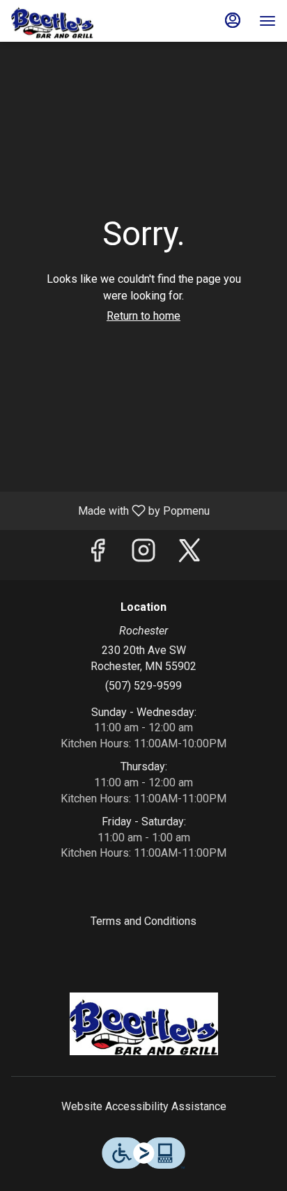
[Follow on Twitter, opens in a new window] (189, 555)
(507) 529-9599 (143, 685)
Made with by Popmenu (110, 510)
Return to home (143, 315)
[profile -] (232, 20)
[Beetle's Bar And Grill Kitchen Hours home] (74, 20)
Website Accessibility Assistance (143, 1106)
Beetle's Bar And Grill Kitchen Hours (143, 1023)
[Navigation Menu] (267, 21)
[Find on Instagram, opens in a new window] (143, 555)
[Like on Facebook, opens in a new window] (97, 555)
